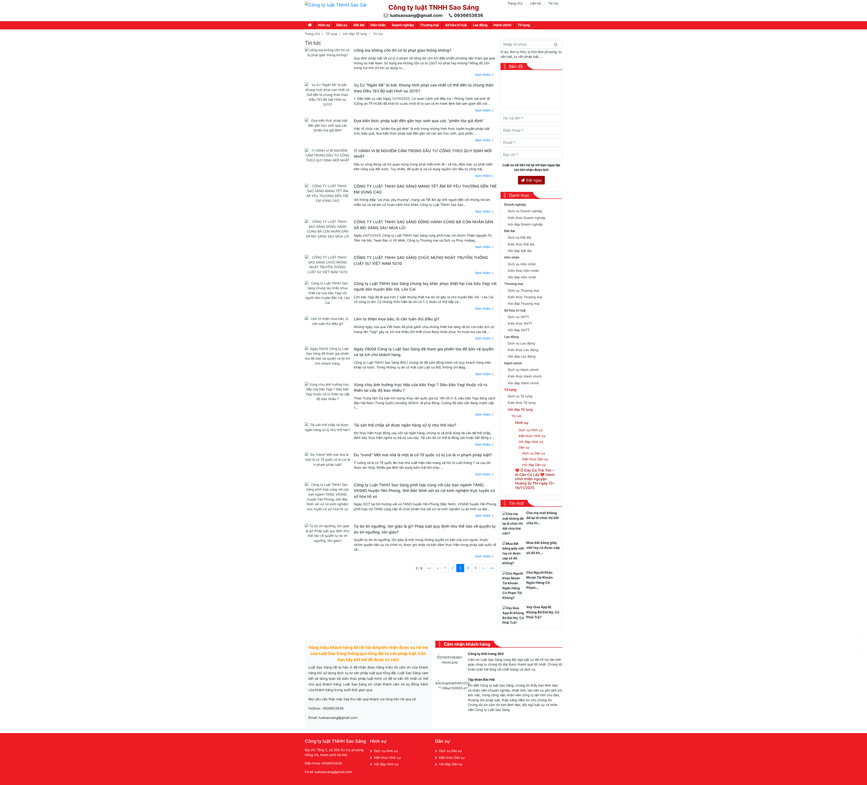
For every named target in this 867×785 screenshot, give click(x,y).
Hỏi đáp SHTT (518, 330)
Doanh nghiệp (403, 25)
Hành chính (502, 25)
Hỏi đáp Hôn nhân (522, 277)
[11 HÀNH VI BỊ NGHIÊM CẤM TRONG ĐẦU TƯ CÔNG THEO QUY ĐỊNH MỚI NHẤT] (327, 155)
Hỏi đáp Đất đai (520, 251)
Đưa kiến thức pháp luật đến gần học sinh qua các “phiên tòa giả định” (419, 121)
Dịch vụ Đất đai (519, 237)
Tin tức (553, 3)
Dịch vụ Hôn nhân (522, 264)
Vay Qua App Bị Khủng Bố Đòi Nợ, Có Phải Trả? (542, 612)
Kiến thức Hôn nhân (523, 271)
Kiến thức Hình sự (532, 436)
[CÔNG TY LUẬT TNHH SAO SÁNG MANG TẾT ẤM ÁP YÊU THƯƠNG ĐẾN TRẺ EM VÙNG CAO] (327, 193)
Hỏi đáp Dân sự (534, 465)
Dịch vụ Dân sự (533, 453)
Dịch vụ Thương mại (523, 290)
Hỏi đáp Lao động (522, 356)
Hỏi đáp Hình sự (531, 442)
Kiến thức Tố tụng (522, 403)
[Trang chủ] (310, 25)
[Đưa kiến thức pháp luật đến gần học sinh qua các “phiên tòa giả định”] (327, 125)
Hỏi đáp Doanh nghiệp (525, 224)
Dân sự (341, 25)
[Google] (525, 742)
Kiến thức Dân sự (535, 459)
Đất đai (359, 25)
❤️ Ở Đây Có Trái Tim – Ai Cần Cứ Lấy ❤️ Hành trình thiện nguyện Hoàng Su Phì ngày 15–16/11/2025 (535, 479)
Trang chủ (514, 3)
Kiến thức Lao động (523, 350)
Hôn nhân (378, 25)
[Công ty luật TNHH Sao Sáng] (336, 4)
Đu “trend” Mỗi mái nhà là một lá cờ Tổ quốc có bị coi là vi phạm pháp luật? (423, 455)
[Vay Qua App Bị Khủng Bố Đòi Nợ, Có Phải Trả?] (513, 615)
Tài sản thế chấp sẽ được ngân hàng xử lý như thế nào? (405, 425)
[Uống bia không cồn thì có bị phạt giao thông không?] (327, 52)
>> (492, 568)
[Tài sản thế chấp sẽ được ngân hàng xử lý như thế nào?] (327, 427)
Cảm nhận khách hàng (467, 644)
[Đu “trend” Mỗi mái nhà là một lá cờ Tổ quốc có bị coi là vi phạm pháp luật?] (327, 459)
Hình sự (324, 25)
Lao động (480, 25)
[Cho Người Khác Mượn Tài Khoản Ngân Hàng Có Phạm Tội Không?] (513, 585)
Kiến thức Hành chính (525, 376)
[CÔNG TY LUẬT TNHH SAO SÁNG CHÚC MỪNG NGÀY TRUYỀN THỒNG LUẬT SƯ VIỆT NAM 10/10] (327, 264)
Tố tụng (524, 25)
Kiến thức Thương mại (525, 297)
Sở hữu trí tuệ (456, 25)
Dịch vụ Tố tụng (520, 396)
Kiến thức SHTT (520, 323)
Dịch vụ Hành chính (523, 370)
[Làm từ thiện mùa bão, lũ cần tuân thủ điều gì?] (327, 321)
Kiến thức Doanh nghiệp (526, 218)
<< (429, 568)
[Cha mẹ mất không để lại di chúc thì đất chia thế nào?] (513, 523)
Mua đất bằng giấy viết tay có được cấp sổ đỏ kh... (543, 547)
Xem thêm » (484, 75)
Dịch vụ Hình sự (531, 430)
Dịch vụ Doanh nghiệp (525, 211)
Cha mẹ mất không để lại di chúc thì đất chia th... (542, 518)
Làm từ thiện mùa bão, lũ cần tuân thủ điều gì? (396, 319)
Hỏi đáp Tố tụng (355, 34)
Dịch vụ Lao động (521, 343)
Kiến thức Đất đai (521, 244)
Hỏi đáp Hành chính (523, 383)
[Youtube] (545, 742)
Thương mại (429, 25)
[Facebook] (516, 742)
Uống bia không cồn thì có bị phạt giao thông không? (402, 50)
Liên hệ (535, 3)
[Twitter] (535, 742)
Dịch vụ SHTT (518, 317)
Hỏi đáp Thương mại (524, 303)
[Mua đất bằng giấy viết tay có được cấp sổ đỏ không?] (513, 553)
